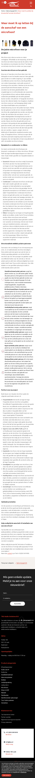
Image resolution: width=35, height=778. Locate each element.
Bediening (4, 672)
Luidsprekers (5, 685)
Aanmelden (17, 603)
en (2, 2)
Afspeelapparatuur (6, 667)
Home (3, 11)
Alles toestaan (6, 775)
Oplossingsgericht (11, 11)
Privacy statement (6, 722)
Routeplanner (5, 647)
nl (5, 2)
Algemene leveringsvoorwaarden (11, 719)
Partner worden (6, 717)
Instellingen (23, 772)
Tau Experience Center (7, 714)
